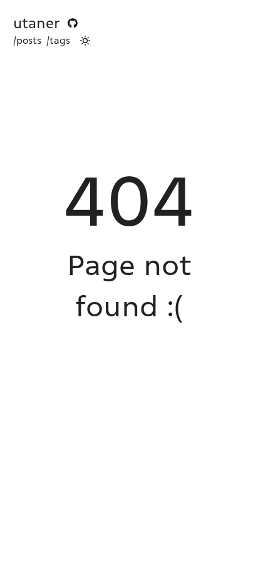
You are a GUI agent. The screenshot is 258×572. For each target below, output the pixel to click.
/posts (27, 40)
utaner (36, 23)
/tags (58, 40)
